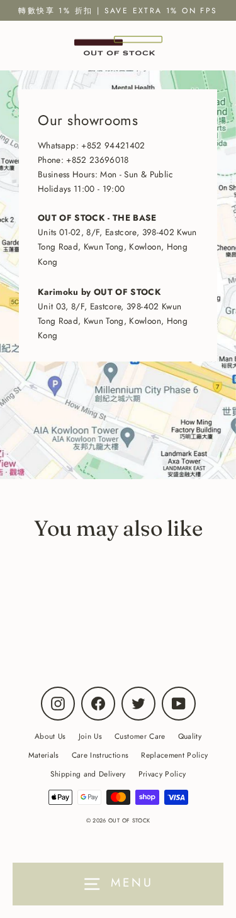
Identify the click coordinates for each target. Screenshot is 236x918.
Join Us (90, 736)
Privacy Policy (162, 773)
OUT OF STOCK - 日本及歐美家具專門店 (89, 611)
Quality (189, 736)
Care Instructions (100, 754)
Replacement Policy (174, 754)
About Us (50, 736)
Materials (43, 754)
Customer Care (140, 736)
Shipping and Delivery (88, 773)
